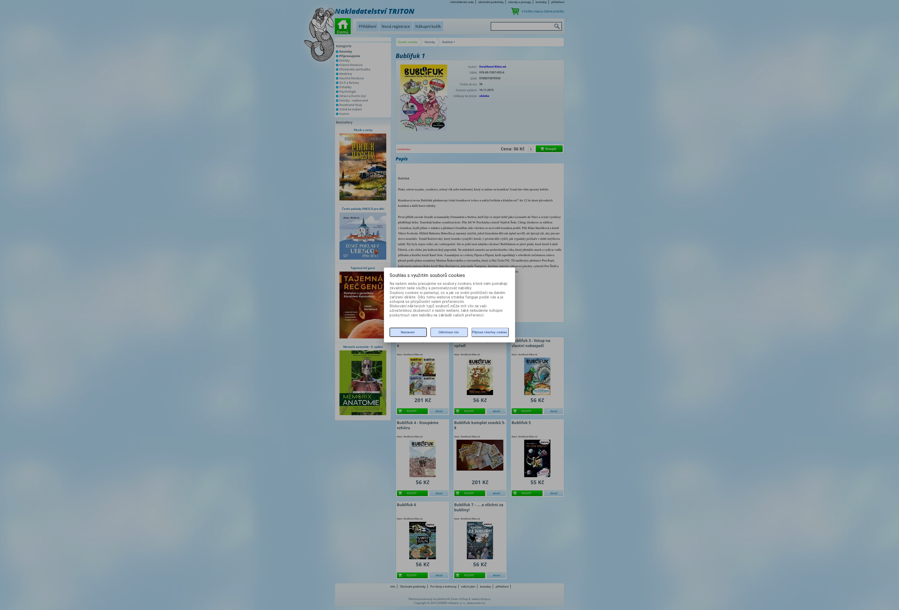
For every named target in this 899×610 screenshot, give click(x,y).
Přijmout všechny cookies (489, 332)
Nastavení (408, 332)
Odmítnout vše (448, 332)
